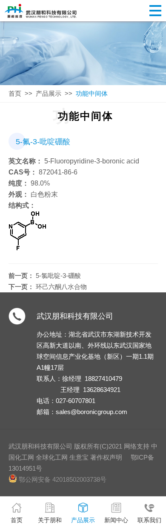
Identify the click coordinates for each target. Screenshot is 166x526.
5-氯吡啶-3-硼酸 (58, 275)
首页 (15, 93)
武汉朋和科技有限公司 (75, 316)
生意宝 (79, 457)
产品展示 (48, 93)
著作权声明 (106, 457)
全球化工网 (52, 457)
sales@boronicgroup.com (91, 411)
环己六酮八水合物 (61, 286)
